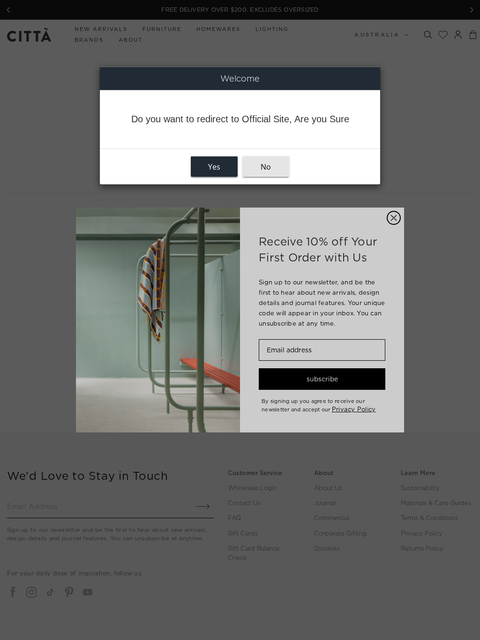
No (266, 167)
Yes (214, 167)
